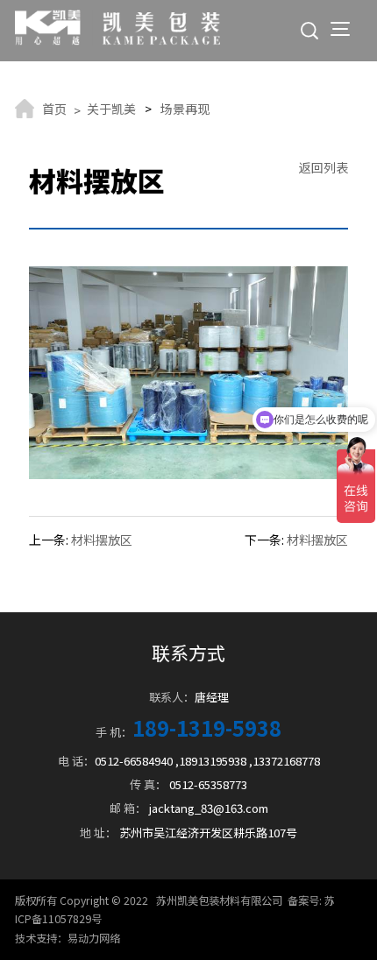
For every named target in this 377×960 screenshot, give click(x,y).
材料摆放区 (101, 539)
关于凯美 (111, 108)
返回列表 (323, 167)
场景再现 (185, 108)
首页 (54, 108)
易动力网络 (94, 938)
